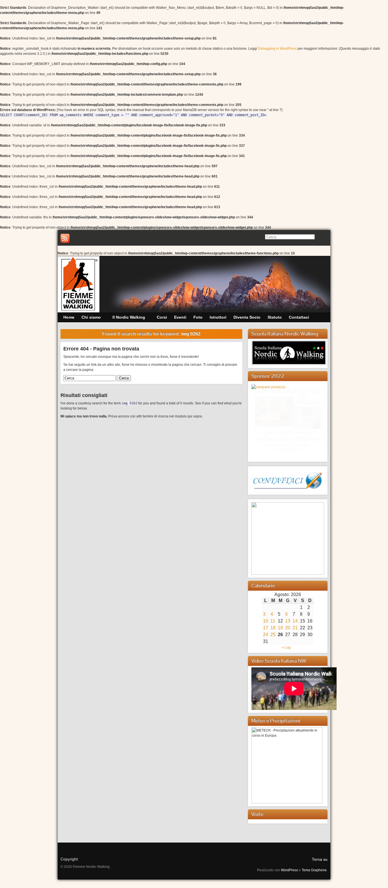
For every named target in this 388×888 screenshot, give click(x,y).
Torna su (319, 859)
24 (265, 634)
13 (287, 621)
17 (265, 627)
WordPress (289, 870)
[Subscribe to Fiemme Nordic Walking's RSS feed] (65, 238)
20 (287, 627)
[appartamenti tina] (287, 419)
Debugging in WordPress (277, 49)
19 (280, 627)
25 (273, 634)
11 (272, 621)
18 (273, 627)
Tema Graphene (314, 870)
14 (295, 621)
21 (295, 627)
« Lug (286, 647)
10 (265, 621)
